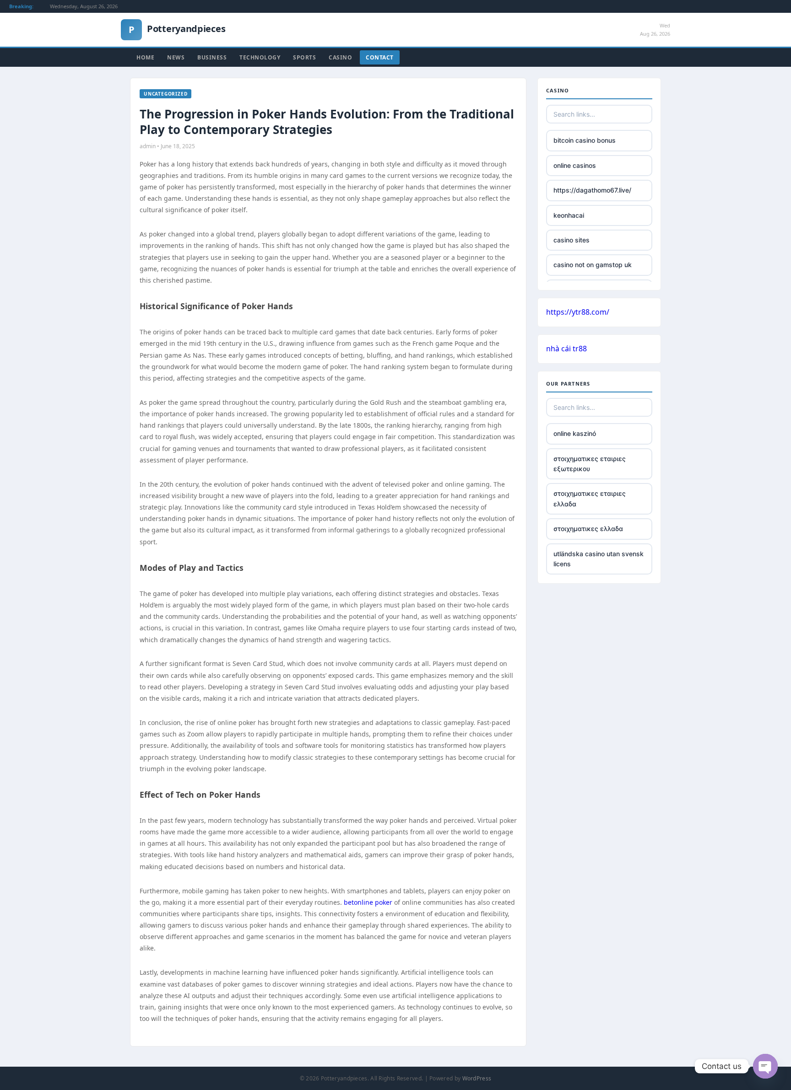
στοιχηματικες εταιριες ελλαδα (589, 498)
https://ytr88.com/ (577, 312)
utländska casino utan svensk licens (598, 559)
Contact (380, 57)
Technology (259, 57)
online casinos (574, 165)
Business (212, 57)
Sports (304, 57)
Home (145, 57)
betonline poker (368, 902)
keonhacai (568, 215)
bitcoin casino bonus (584, 140)
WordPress (477, 1078)
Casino (340, 57)
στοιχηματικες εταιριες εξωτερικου (589, 464)
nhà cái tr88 (566, 349)
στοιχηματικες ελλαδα (588, 528)
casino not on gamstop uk (592, 264)
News (175, 57)
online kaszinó (574, 433)
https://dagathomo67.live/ (592, 190)
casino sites (571, 240)
